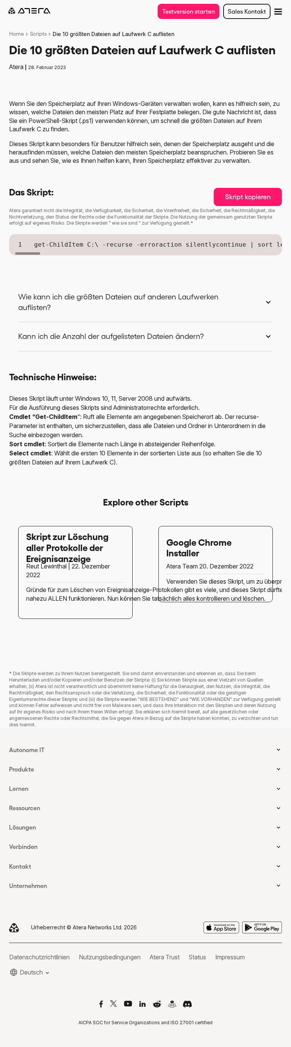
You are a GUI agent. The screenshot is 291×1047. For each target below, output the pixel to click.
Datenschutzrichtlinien (39, 957)
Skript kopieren (248, 197)
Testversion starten (188, 11)
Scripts (38, 34)
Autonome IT (27, 749)
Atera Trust (165, 957)
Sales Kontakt (247, 11)
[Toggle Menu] (277, 10)
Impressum (230, 957)
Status (197, 957)
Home (16, 34)
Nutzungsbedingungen (110, 957)
